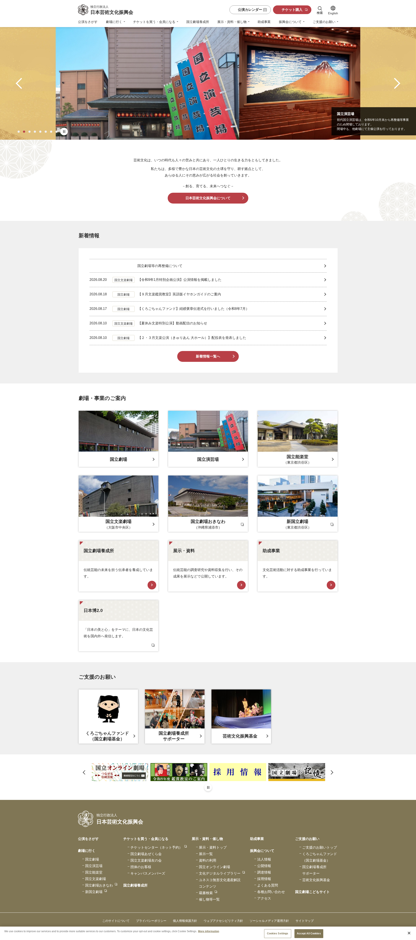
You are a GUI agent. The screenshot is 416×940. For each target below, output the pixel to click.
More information (208, 931)
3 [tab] (29, 132)
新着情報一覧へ (208, 356)
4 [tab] (35, 132)
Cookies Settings (277, 933)
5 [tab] (40, 132)
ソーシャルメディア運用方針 (269, 920)
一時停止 (64, 131)
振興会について (290, 22)
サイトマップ (305, 920)
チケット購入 (292, 9)
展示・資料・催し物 (232, 22)
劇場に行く (114, 22)
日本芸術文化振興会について (208, 198)
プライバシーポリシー (151, 920)
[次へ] (394, 83)
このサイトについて (116, 920)
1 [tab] (19, 132)
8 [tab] (56, 132)
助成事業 (264, 22)
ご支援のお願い (324, 22)
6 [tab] (46, 132)
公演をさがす (88, 22)
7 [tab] (51, 132)
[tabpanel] (208, 83)
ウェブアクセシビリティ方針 (223, 920)
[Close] (409, 933)
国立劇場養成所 (197, 22)
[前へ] (21, 83)
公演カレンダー (250, 9)
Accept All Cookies (309, 933)
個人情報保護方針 (185, 920)
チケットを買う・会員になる (154, 22)
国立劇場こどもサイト (312, 892)
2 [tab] (24, 132)
